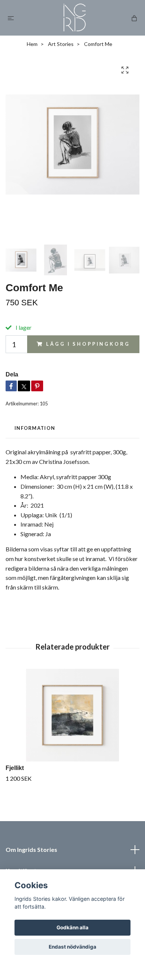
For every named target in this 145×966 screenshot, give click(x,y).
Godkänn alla (72, 927)
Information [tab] (34, 428)
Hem (32, 44)
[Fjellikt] (72, 715)
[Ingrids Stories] (74, 18)
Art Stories (61, 44)
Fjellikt (15, 768)
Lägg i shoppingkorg (88, 344)
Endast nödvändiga (72, 947)
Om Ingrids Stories (31, 849)
